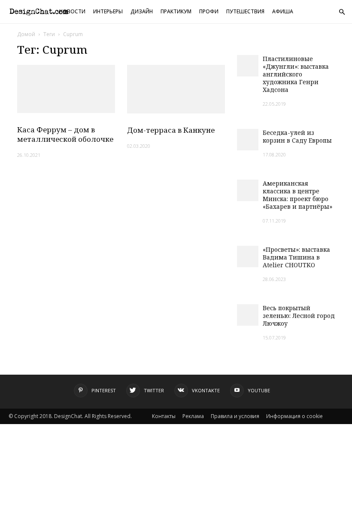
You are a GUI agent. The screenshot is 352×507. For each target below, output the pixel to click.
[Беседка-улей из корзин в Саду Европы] (247, 139)
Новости (72, 11)
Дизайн (141, 11)
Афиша (282, 11)
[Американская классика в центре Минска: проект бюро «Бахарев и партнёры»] (247, 190)
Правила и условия (235, 416)
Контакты (164, 416)
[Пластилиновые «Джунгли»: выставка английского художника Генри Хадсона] (247, 65)
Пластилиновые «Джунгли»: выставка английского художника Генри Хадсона (296, 74)
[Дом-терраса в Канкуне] (176, 89)
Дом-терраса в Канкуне (171, 130)
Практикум (176, 11)
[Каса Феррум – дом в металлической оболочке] (66, 89)
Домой (26, 34)
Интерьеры (108, 11)
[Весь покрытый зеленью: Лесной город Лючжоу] (247, 315)
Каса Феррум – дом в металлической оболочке (65, 134)
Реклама (193, 416)
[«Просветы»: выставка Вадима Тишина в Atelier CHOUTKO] (247, 256)
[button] (341, 12)
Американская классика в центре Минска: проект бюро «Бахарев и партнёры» (297, 195)
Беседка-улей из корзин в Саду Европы (297, 136)
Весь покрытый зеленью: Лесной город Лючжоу (299, 315)
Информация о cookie (294, 416)
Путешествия (245, 11)
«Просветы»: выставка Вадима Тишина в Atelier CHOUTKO (296, 257)
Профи (208, 11)
